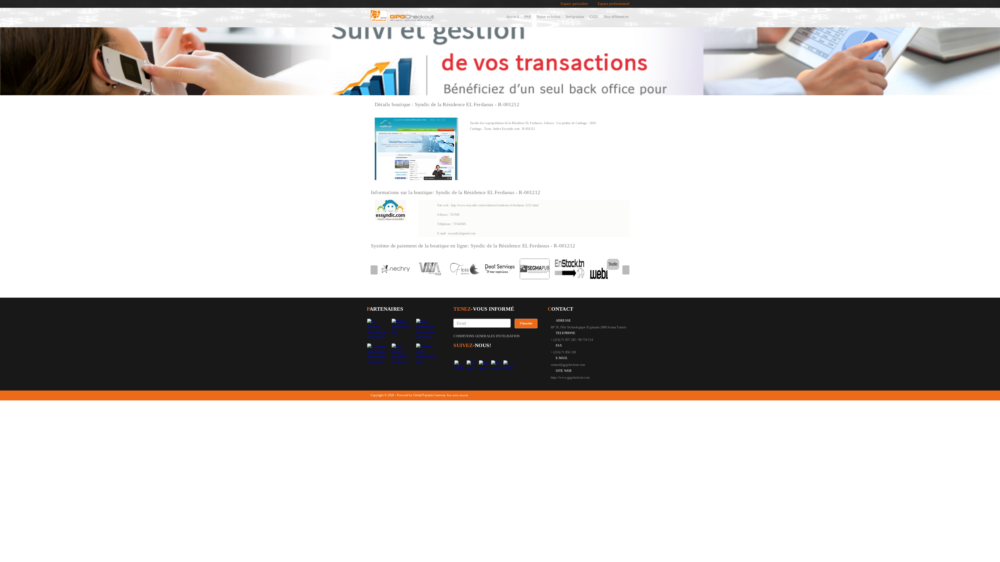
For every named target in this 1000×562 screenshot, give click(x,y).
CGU (594, 17)
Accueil (512, 17)
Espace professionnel (613, 4)
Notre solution (548, 17)
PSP (527, 17)
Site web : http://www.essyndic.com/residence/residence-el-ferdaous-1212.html (487, 205)
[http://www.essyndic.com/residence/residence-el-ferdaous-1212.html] (416, 148)
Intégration (575, 17)
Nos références (616, 17)
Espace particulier (574, 4)
